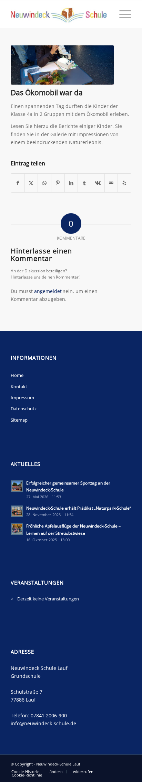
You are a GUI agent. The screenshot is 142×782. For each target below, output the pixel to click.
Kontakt (19, 386)
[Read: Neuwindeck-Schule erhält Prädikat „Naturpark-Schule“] (17, 511)
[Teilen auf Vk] (97, 183)
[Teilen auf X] (31, 183)
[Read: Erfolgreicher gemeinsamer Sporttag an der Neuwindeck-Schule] (17, 486)
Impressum (22, 397)
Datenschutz (24, 408)
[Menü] (121, 14)
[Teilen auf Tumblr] (84, 183)
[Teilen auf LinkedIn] (71, 183)
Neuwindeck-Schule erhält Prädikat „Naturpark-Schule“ (78, 508)
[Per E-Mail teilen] (111, 183)
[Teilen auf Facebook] (17, 183)
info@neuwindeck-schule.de (43, 723)
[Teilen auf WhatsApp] (44, 183)
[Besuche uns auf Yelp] (124, 183)
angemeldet (48, 291)
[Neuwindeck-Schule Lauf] (59, 14)
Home (17, 375)
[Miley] (62, 65)
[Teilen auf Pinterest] (57, 183)
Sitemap (19, 420)
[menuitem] (121, 14)
